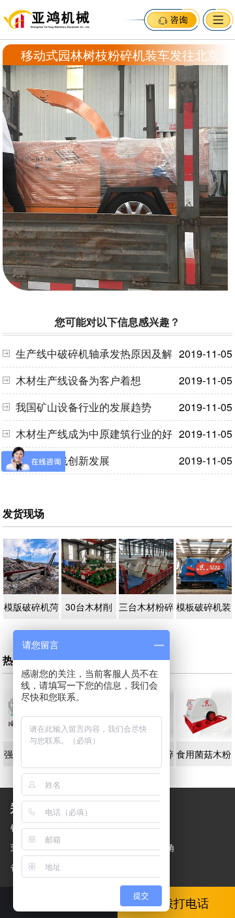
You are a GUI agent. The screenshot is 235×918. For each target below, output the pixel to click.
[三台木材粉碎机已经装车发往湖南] (146, 590)
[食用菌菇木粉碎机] (204, 737)
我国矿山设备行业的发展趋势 (83, 406)
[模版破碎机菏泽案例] (31, 590)
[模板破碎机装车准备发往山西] (204, 590)
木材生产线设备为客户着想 (78, 380)
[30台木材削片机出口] (89, 590)
